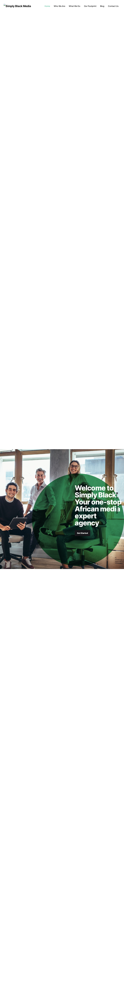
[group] (47, 6)
